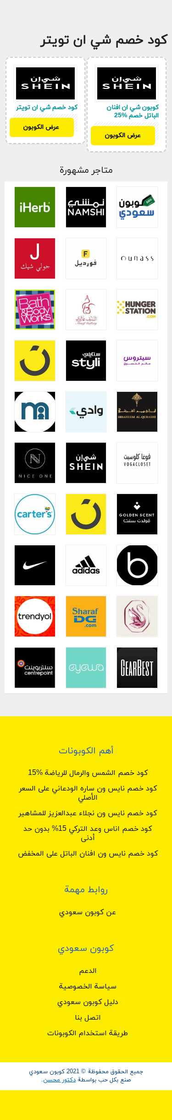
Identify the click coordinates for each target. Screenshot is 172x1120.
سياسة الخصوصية (88, 987)
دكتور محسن (59, 1080)
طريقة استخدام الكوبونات (87, 1033)
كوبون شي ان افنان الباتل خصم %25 (133, 111)
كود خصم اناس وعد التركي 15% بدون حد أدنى (87, 833)
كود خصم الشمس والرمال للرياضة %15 (88, 773)
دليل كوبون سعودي (87, 1002)
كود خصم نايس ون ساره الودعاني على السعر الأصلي (88, 793)
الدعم (88, 971)
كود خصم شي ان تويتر (47, 107)
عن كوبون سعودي (87, 912)
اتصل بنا (88, 1018)
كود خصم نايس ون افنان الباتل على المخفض (88, 854)
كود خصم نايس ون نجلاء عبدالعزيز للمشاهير (87, 813)
